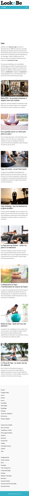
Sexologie (3, 465)
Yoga (2, 451)
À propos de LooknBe (6, 425)
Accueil (3, 390)
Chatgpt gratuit (5, 457)
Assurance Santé (5, 486)
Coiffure (3, 443)
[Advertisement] (14, 24)
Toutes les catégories (6, 413)
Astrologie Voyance (6, 446)
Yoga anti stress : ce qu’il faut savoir (13, 169)
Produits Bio (4, 441)
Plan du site (4, 416)
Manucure (3, 438)
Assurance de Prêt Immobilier (8, 483)
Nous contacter (5, 427)
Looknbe (19, 493)
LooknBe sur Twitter (6, 430)
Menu (4, 7)
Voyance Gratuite (5, 481)
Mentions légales (5, 419)
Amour (2, 400)
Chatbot (3, 448)
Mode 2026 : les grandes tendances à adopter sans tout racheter (14, 99)
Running (3, 473)
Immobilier (4, 403)
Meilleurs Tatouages (6, 476)
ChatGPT (3, 435)
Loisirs (2, 395)
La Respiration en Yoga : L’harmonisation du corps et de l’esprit (14, 286)
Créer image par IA (6, 468)
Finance (3, 398)
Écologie (3, 411)
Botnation (3, 478)
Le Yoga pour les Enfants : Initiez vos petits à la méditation (14, 246)
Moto (2, 462)
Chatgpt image (5, 392)
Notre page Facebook (6, 433)
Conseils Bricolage (5, 470)
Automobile (4, 405)
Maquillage (4, 408)
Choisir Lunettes (5, 460)
